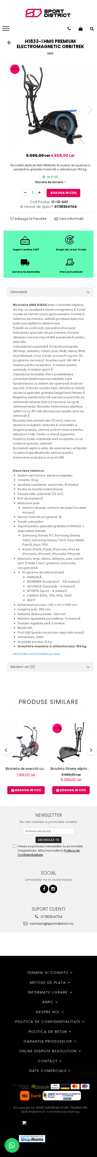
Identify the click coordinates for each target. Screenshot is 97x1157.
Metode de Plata (48, 982)
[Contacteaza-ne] (69, 28)
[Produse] (6, 29)
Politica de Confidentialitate (48, 1021)
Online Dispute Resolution (48, 1050)
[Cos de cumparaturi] (80, 28)
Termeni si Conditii (48, 972)
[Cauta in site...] (92, 28)
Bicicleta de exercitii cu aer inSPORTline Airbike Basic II (27, 768)
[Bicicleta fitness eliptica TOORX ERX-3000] (71, 742)
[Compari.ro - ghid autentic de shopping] (66, 1138)
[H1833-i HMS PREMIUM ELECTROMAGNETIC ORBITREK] (50, 104)
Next (89, 109)
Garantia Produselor (48, 1041)
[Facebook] (44, 889)
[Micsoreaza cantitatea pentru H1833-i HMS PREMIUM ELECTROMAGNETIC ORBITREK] (25, 192)
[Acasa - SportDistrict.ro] (48, 13)
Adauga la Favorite (30, 218)
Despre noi (48, 1011)
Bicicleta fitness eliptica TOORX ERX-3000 (72, 768)
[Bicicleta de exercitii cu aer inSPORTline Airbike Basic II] (26, 742)
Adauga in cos (63, 193)
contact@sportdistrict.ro (51, 923)
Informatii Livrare (48, 992)
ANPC (48, 1001)
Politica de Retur (49, 1031)
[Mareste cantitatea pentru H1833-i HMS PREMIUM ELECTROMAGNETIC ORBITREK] (39, 192)
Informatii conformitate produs (36, 654)
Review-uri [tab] (23, 666)
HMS (50, 53)
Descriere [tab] (19, 291)
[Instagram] (53, 889)
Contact (48, 1060)
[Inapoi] (7, 42)
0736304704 (51, 916)
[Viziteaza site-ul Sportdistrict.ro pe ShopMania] (32, 1138)
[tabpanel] (50, 104)
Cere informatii (70, 218)
